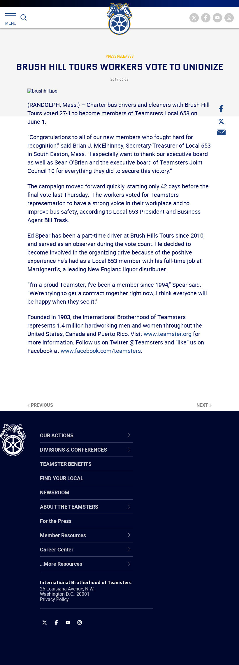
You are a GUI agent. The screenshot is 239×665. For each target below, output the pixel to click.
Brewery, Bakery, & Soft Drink (186, 483)
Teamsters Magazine (178, 469)
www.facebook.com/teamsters (101, 351)
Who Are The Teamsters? (182, 455)
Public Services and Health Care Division (190, 651)
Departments (168, 497)
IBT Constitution (172, 511)
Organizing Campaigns (179, 455)
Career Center (173, 435)
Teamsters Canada (175, 497)
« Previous (40, 405)
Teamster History (173, 483)
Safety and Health (174, 483)
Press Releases (119, 56)
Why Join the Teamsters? (182, 455)
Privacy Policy (54, 599)
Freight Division (171, 567)
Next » (204, 405)
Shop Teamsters (172, 483)
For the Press (55, 520)
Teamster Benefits (66, 463)
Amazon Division (172, 469)
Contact (162, 455)
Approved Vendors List (179, 511)
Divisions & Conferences (186, 435)
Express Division (172, 539)
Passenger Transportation (183, 637)
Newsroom (54, 492)
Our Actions (170, 435)
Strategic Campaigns (177, 469)
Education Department (179, 469)
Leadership (166, 469)
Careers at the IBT (174, 469)
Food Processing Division (182, 553)
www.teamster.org (167, 334)
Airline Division (170, 455)
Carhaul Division (172, 511)
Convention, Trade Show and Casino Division (186, 525)
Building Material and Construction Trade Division (185, 497)
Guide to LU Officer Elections (186, 525)
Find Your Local (61, 478)
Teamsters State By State (183, 455)
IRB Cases (165, 525)
